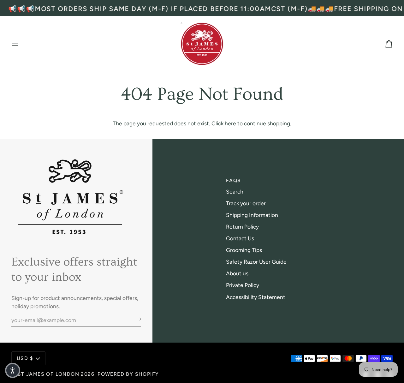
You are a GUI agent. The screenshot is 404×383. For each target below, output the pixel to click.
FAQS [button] (233, 180)
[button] (12, 370)
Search (234, 191)
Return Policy (242, 226)
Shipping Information (252, 215)
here (230, 123)
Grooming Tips (244, 250)
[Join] (136, 319)
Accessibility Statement (255, 297)
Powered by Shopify (128, 374)
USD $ (25, 358)
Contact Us (240, 238)
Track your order (246, 203)
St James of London (48, 374)
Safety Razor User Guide (256, 261)
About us (237, 273)
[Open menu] (20, 44)
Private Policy (242, 285)
